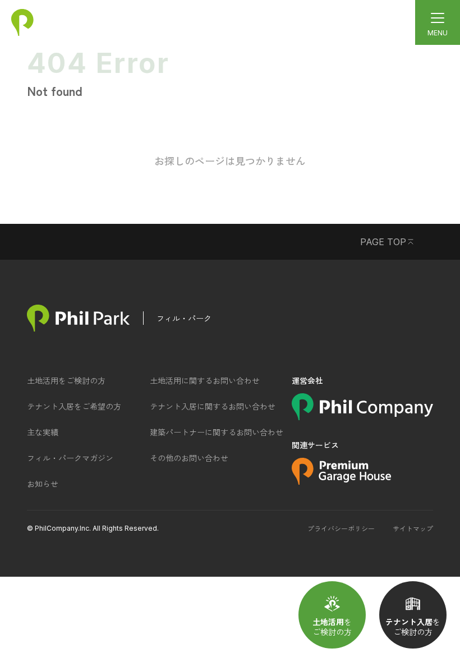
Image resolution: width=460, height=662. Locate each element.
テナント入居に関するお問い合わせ (212, 406)
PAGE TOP (383, 241)
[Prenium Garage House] (341, 480)
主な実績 (42, 432)
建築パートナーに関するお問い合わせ (216, 432)
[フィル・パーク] (78, 318)
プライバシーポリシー (341, 528)
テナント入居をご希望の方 (74, 406)
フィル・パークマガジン (70, 457)
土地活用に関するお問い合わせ (205, 380)
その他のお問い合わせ (189, 457)
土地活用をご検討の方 (66, 380)
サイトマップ (413, 528)
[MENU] (437, 22)
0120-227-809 (193, 18)
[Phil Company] (362, 416)
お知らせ (42, 483)
